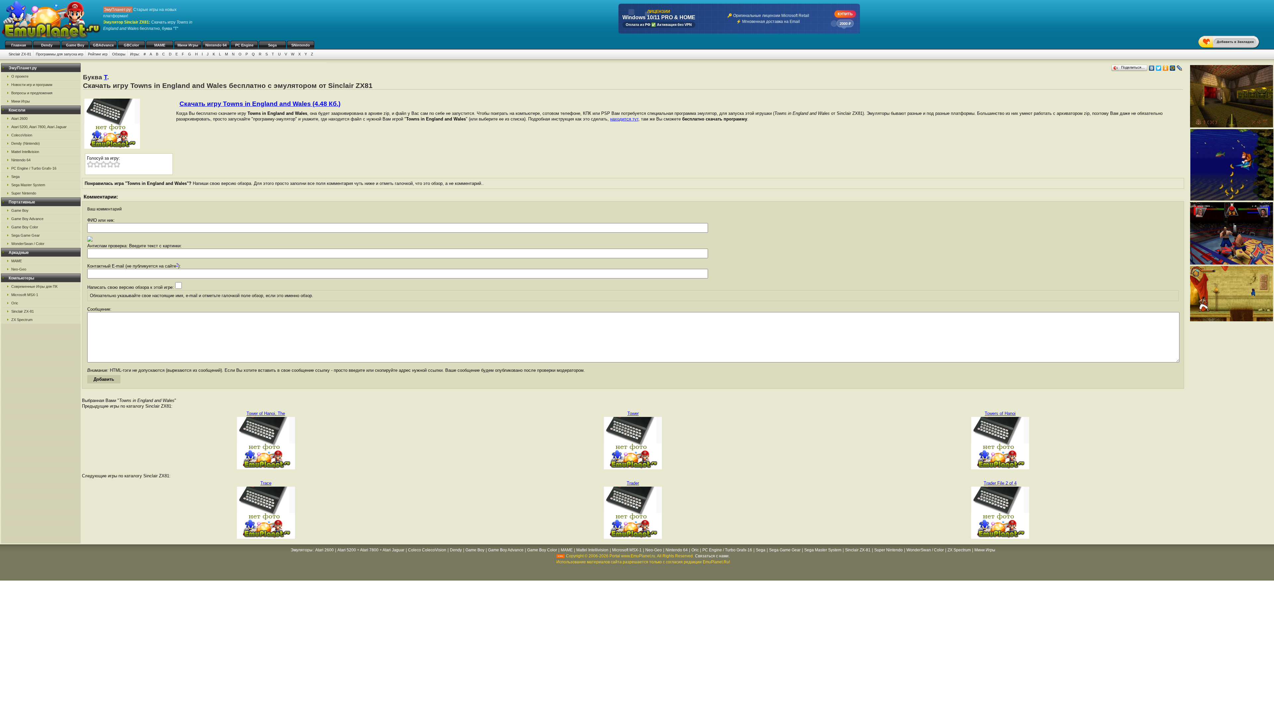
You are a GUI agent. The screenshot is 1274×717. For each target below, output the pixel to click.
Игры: (135, 54)
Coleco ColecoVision (427, 550)
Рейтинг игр (97, 54)
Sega (272, 45)
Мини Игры (187, 45)
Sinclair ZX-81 (20, 54)
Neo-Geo (18, 269)
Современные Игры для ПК (34, 286)
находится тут (624, 119)
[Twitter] (1158, 68)
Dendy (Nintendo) (25, 143)
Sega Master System (28, 185)
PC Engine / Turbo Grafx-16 (33, 168)
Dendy (46, 45)
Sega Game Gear (25, 235)
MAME (159, 45)
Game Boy (75, 45)
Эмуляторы (302, 550)
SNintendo (300, 45)
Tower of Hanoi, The (266, 413)
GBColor (131, 45)
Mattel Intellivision (25, 152)
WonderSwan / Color (27, 244)
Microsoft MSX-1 (24, 295)
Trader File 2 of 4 (1000, 483)
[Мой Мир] (1172, 68)
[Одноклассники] (1165, 68)
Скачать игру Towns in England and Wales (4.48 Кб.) (259, 103)
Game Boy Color (24, 227)
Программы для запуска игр (59, 54)
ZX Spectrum (22, 320)
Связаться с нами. (712, 556)
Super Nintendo (23, 193)
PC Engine (244, 45)
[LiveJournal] (1179, 68)
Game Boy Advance (27, 219)
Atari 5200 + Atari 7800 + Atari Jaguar (370, 550)
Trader (633, 483)
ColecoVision (21, 135)
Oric (14, 303)
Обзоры (118, 54)
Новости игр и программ (31, 85)
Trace (265, 483)
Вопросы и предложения (31, 93)
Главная (18, 45)
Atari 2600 (19, 118)
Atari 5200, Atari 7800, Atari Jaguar (39, 127)
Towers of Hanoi (1000, 413)
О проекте (20, 76)
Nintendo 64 (216, 45)
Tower (633, 413)
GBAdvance (103, 45)
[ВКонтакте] (1151, 68)
